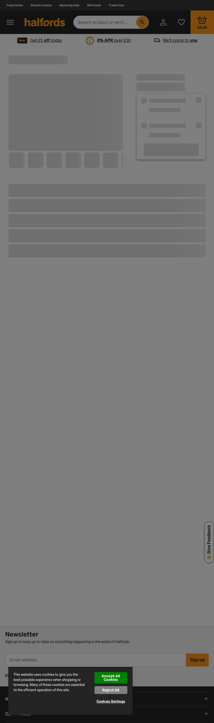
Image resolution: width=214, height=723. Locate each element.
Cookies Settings (111, 701)
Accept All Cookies (111, 678)
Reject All (110, 690)
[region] (70, 690)
